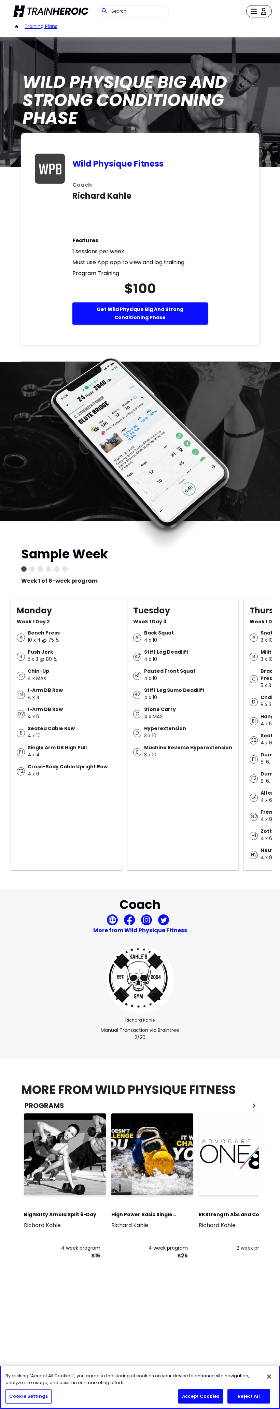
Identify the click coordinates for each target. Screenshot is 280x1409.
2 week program (256, 1247)
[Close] (269, 1376)
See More (82, 1183)
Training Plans (41, 26)
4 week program (80, 1247)
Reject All (249, 1396)
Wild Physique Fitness (118, 163)
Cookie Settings (28, 1396)
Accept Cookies (200, 1396)
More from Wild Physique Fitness (140, 930)
